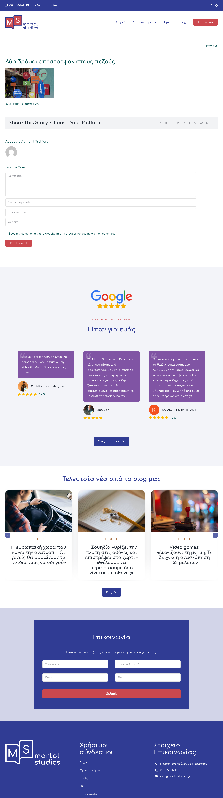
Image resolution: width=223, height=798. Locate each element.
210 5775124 (16, 5)
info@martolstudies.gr (45, 5)
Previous (212, 45)
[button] (7, 535)
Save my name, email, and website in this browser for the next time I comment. (62, 233)
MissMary (14, 104)
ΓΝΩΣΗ (39, 539)
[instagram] (216, 5)
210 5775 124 (168, 770)
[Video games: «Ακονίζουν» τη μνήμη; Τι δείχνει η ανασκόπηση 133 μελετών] (184, 491)
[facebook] (211, 5)
